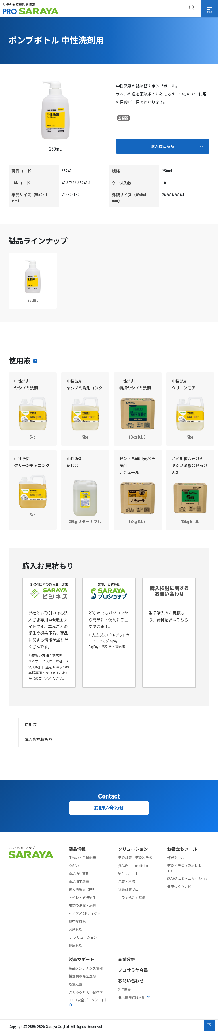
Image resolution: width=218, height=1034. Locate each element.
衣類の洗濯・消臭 (82, 906)
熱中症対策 (77, 921)
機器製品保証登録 (82, 976)
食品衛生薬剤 (79, 874)
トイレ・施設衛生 (82, 898)
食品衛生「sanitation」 (135, 866)
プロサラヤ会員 (133, 970)
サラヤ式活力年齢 (131, 898)
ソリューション (133, 849)
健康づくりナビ (179, 887)
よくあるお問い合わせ (86, 992)
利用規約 (125, 990)
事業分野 (126, 959)
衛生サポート (128, 874)
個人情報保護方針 (131, 998)
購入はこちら (163, 146)
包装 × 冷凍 (126, 882)
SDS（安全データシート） (88, 1000)
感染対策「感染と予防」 (137, 858)
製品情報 (77, 849)
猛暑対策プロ (128, 890)
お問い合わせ (109, 808)
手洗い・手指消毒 (82, 858)
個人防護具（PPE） (83, 890)
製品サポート (81, 959)
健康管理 (75, 945)
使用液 (31, 724)
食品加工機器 (79, 882)
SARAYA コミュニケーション (188, 879)
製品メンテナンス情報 (86, 968)
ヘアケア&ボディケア (85, 914)
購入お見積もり (39, 739)
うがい (74, 866)
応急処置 (75, 984)
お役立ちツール (182, 849)
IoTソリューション (83, 937)
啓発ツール (175, 858)
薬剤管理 (75, 929)
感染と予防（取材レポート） (186, 868)
